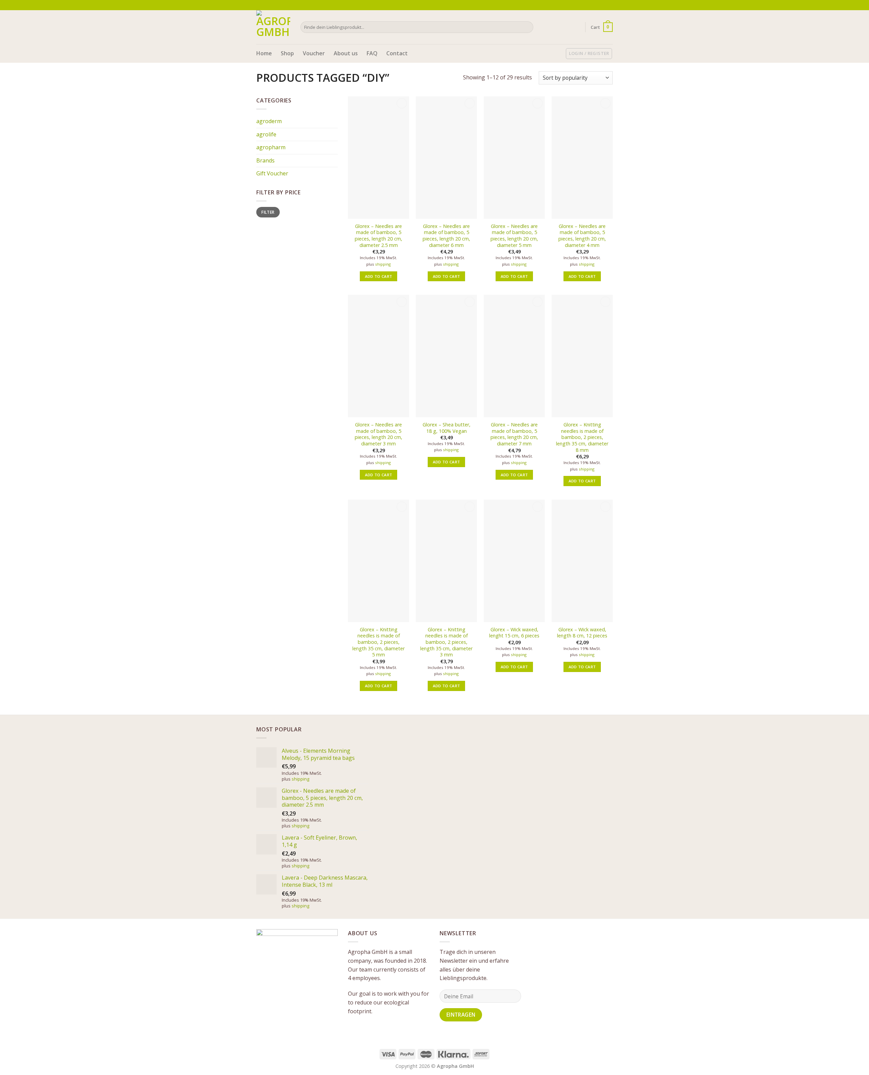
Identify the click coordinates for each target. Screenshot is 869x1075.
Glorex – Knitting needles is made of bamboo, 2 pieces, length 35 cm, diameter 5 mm (378, 642)
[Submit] (527, 27)
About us (346, 53)
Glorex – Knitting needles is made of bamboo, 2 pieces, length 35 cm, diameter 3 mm (446, 642)
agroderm (269, 121)
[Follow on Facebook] (596, 5)
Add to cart (378, 276)
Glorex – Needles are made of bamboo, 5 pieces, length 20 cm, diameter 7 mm (514, 434)
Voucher (314, 53)
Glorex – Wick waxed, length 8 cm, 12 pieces (582, 633)
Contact (397, 53)
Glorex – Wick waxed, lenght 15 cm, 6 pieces (514, 633)
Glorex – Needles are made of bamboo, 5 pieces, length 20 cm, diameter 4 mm (582, 235)
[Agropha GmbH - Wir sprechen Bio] (273, 27)
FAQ (372, 53)
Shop (287, 53)
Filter (267, 212)
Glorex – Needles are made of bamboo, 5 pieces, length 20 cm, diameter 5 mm (514, 235)
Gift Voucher (272, 173)
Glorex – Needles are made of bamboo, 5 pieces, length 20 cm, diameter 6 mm (446, 235)
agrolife (266, 134)
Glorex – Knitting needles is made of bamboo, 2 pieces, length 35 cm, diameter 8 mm (582, 437)
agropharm (270, 147)
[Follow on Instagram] (603, 5)
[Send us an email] (609, 5)
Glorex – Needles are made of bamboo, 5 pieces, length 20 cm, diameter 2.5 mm (378, 235)
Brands (265, 160)
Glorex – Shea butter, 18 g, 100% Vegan (446, 428)
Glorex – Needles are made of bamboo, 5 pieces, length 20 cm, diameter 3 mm (378, 434)
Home (264, 53)
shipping (383, 264)
